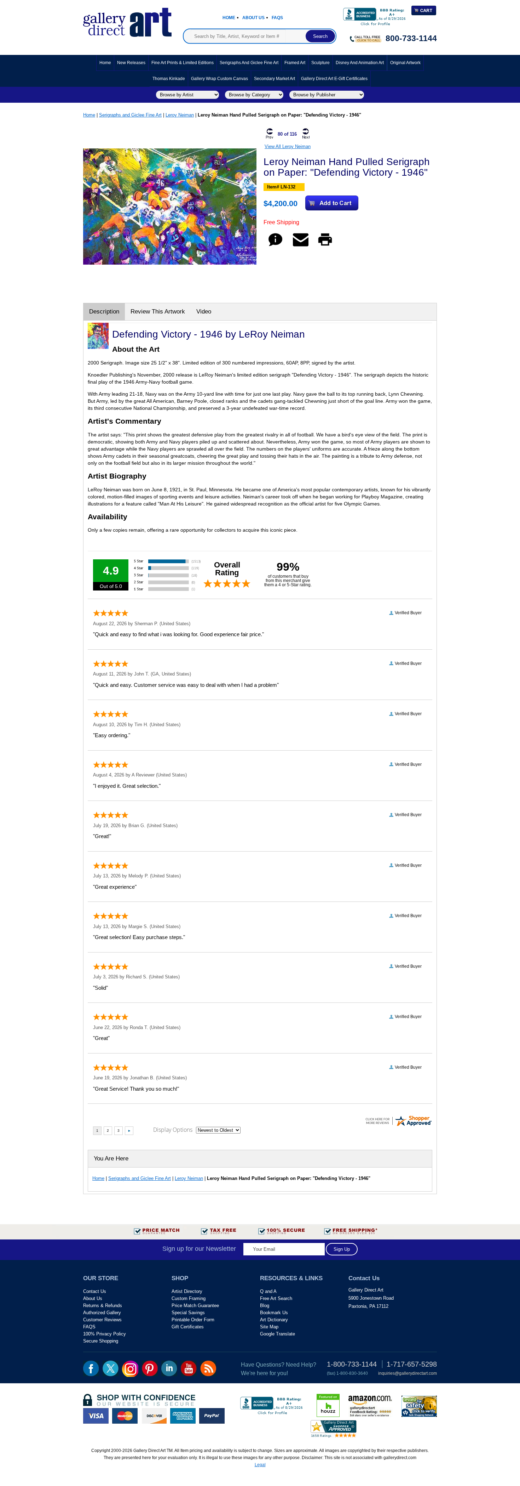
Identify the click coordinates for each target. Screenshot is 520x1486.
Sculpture (320, 62)
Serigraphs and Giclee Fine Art (249, 62)
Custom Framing (189, 1298)
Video (203, 311)
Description (104, 311)
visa (96, 1416)
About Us (253, 17)
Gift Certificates (188, 1326)
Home (229, 17)
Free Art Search (276, 1298)
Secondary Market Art (274, 78)
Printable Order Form (193, 1319)
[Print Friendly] (325, 246)
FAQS (89, 1326)
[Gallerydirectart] (127, 20)
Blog (264, 1305)
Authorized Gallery (102, 1312)
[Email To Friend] (300, 246)
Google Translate (277, 1334)
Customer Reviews (102, 1319)
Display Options (172, 1130)
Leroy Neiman (180, 115)
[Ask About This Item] (275, 246)
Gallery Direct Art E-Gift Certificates (334, 78)
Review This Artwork (158, 311)
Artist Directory (187, 1291)
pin (150, 1368)
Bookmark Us (274, 1312)
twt (111, 1368)
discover (154, 1416)
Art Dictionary (274, 1319)
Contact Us (94, 1291)
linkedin (169, 1368)
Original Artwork (405, 62)
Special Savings (188, 1312)
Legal (260, 1464)
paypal (212, 1416)
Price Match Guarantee (195, 1305)
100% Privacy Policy (104, 1334)
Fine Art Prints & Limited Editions (182, 62)
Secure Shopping (100, 1341)
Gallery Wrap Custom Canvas (219, 78)
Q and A (268, 1291)
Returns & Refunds (102, 1305)
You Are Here (111, 1158)
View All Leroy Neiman (288, 146)
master (125, 1416)
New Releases (131, 62)
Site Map (269, 1326)
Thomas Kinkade (168, 78)
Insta (130, 1369)
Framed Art (294, 62)
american (183, 1416)
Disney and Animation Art (360, 62)
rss (208, 1368)
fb (91, 1368)
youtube (189, 1368)
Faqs (277, 17)
